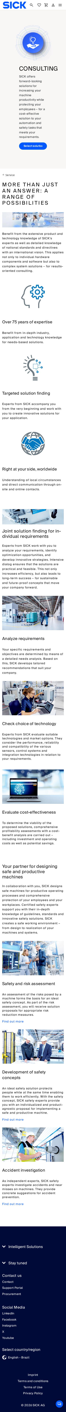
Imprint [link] (33, 1375)
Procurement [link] (11, 1294)
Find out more (13, 1021)
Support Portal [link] (12, 1288)
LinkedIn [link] (8, 1313)
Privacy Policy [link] (33, 1393)
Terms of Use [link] (33, 1387)
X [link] (3, 1332)
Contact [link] (7, 1282)
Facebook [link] (9, 1319)
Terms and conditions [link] (33, 1381)
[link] (14, 5)
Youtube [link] (8, 1338)
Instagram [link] (9, 1325)
